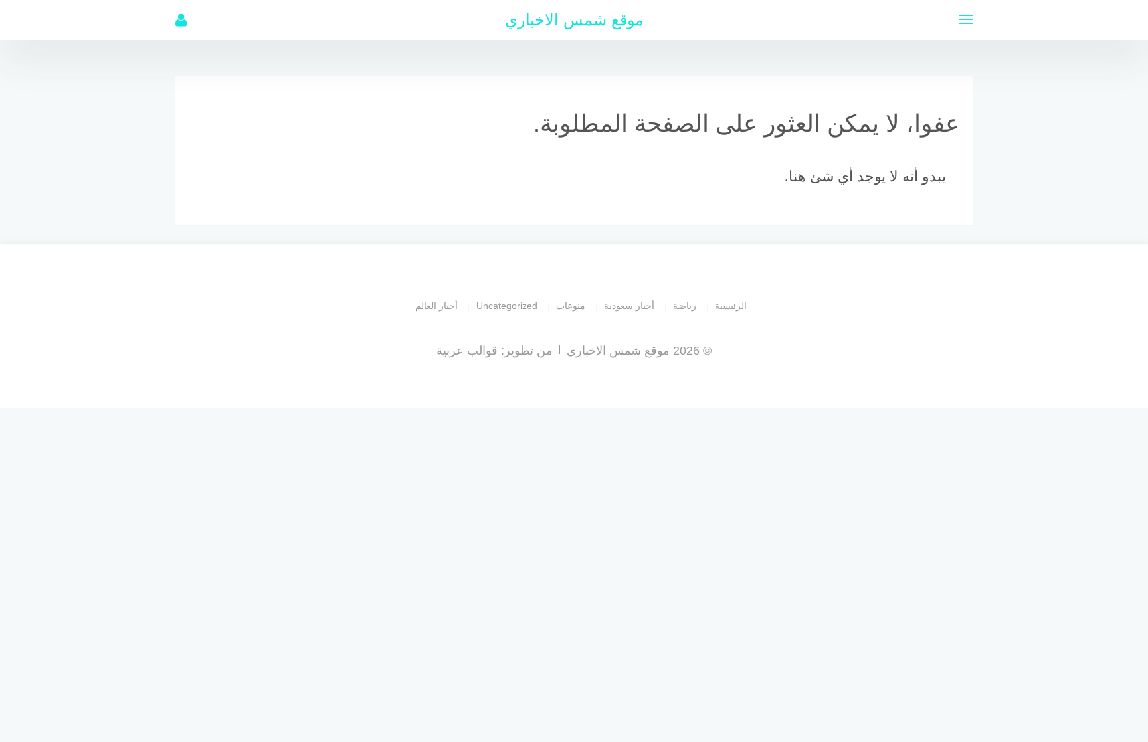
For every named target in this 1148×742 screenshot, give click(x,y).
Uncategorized (506, 305)
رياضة (684, 305)
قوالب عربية (467, 350)
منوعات (570, 305)
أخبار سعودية (629, 305)
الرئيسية (731, 305)
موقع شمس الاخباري (574, 20)
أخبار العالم (436, 305)
